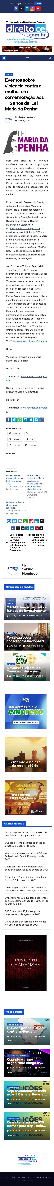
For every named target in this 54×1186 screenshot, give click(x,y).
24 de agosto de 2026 (21, 1036)
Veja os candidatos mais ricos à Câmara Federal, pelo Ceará (26, 1094)
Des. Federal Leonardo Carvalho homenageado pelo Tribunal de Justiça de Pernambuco (18, 543)
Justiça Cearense (15, 1024)
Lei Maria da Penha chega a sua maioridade (15, 505)
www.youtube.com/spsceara (25, 228)
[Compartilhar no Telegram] (30, 420)
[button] (50, 58)
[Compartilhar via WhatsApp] (19, 420)
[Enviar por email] (25, 420)
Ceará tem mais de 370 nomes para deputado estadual (25, 1125)
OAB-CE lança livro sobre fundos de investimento (27, 609)
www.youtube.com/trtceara (31, 341)
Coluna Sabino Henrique (18, 1056)
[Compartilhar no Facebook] (8, 420)
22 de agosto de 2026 (21, 1099)
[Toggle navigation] (28, 58)
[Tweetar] (14, 420)
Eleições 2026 (13, 1087)
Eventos (9, 74)
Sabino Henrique (26, 117)
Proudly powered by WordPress (18, 1177)
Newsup (43, 1177)
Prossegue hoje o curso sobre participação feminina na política (36, 540)
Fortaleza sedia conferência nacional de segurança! (26, 641)
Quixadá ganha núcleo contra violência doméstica (25, 1031)
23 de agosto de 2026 (21, 1068)
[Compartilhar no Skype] (36, 420)
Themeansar (26, 1181)
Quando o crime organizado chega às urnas (23, 1062)
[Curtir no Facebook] (41, 420)
